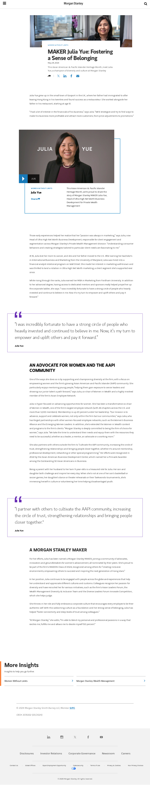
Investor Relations (51, 753)
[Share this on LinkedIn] (64, 77)
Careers (125, 753)
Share (34, 199)
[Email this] (77, 77)
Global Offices (30, 765)
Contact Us (14, 765)
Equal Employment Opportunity (54, 765)
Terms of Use (95, 765)
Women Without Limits (58, 45)
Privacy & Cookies (114, 765)
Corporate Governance (82, 753)
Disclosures (27, 753)
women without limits (41, 188)
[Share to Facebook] (71, 77)
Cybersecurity (78, 765)
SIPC (72, 708)
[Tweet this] (58, 77)
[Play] (23, 178)
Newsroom (108, 753)
